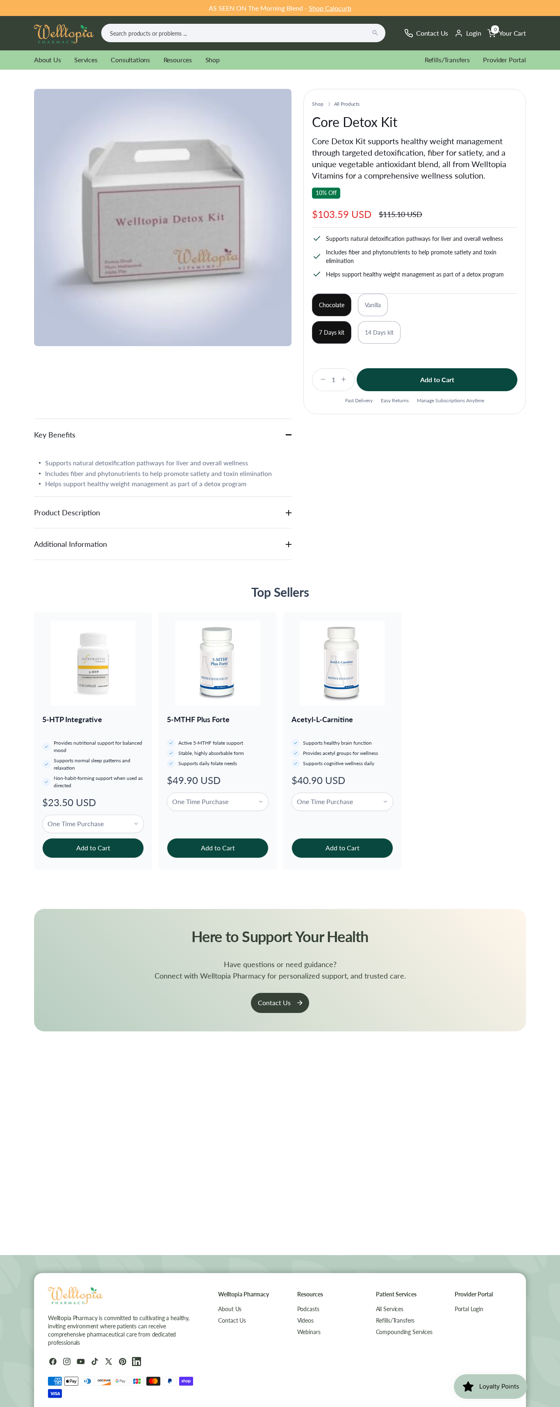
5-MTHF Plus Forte (198, 719)
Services (86, 59)
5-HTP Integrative (72, 719)
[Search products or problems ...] (375, 32)
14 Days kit (379, 332)
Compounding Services (404, 1331)
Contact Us (274, 1002)
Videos (305, 1320)
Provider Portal (504, 59)
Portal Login (469, 1308)
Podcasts (308, 1308)
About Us (47, 59)
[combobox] (243, 33)
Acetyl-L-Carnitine (322, 719)
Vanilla (373, 304)
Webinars (309, 1331)
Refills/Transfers (447, 59)
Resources (178, 59)
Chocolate (331, 304)
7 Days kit (331, 332)
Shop (212, 59)
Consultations (130, 59)
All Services (389, 1308)
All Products (347, 104)
